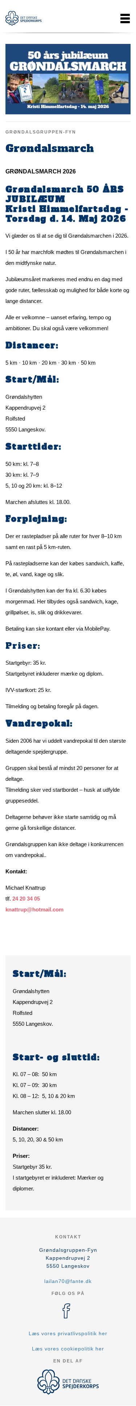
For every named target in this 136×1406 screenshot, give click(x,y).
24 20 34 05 (26, 898)
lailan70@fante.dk (68, 1281)
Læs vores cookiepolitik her (68, 1349)
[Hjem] (23, 18)
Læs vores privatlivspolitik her (68, 1333)
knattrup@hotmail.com (34, 909)
